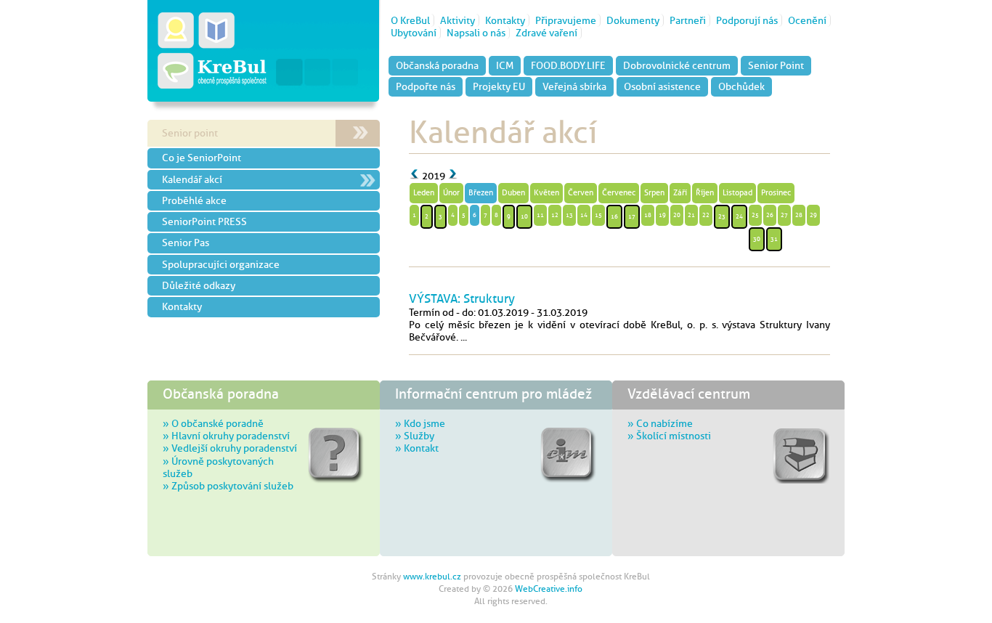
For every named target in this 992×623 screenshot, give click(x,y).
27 (784, 215)
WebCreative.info (548, 589)
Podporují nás (747, 20)
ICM (504, 65)
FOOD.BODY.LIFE (568, 65)
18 (647, 215)
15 (598, 215)
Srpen (654, 193)
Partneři (688, 20)
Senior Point (776, 65)
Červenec (618, 193)
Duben (513, 193)
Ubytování (413, 32)
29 (813, 215)
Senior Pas (185, 242)
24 (739, 216)
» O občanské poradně (213, 423)
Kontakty (505, 20)
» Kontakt (417, 448)
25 (755, 215)
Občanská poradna (437, 65)
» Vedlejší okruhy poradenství (230, 448)
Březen (480, 193)
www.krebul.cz (432, 576)
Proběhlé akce (194, 200)
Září (680, 193)
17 (631, 216)
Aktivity (457, 20)
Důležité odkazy (198, 285)
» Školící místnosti (669, 435)
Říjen (705, 193)
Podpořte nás (425, 86)
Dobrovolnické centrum (677, 65)
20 (676, 215)
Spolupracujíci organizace (221, 264)
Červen (580, 193)
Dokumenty (632, 20)
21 (691, 215)
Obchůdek (741, 86)
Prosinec (776, 193)
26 (769, 215)
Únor (451, 193)
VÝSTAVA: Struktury (462, 298)
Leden (423, 193)
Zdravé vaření (546, 32)
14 (584, 215)
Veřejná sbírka (574, 86)
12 (554, 215)
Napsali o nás (476, 32)
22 (706, 215)
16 (614, 216)
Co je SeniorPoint (201, 157)
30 (756, 239)
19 (662, 215)
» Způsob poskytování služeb (228, 485)
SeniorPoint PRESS (204, 221)
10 (524, 216)
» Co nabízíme (660, 423)
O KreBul (410, 20)
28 (798, 215)
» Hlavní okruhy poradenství (226, 435)
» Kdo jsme (420, 423)
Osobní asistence (662, 86)
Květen (546, 193)
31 (774, 239)
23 (721, 216)
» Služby (414, 435)
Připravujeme (565, 20)
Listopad (737, 193)
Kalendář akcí (192, 179)
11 (540, 215)
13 (569, 215)
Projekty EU (499, 86)
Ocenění (807, 20)
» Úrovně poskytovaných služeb (218, 467)
